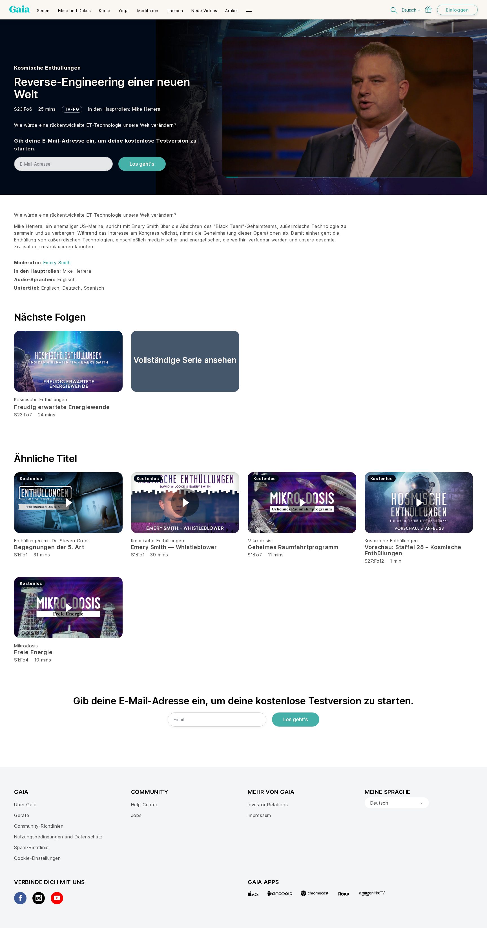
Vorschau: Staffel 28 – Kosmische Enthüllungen (413, 550)
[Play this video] (68, 503)
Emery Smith (57, 262)
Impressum (259, 815)
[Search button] (394, 10)
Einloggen (457, 10)
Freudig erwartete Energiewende (62, 407)
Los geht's (142, 164)
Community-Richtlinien (39, 826)
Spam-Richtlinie (31, 847)
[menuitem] (43, 9)
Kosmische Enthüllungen (47, 68)
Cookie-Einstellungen (37, 858)
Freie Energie (33, 652)
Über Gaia (25, 804)
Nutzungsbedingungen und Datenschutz (58, 837)
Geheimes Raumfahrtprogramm (293, 547)
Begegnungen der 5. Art (49, 547)
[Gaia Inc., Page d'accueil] (19, 9)
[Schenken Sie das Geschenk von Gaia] (428, 9)
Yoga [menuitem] (123, 10)
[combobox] (397, 803)
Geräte (21, 815)
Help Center (144, 804)
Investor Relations (268, 804)
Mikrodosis (260, 540)
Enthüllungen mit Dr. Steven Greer (51, 540)
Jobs (136, 815)
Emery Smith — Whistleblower (174, 547)
